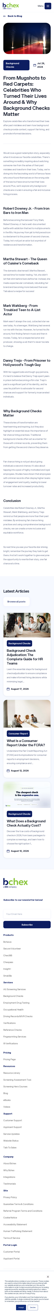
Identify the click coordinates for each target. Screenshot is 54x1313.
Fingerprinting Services (14, 1036)
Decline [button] (33, 1307)
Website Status (11, 1140)
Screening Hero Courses (15, 1086)
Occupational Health (13, 1009)
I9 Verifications (10, 1043)
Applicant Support (12, 1127)
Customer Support (12, 1120)
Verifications (9, 1023)
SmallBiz (7, 975)
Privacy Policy (10, 1197)
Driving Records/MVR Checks (17, 1016)
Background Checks (13, 996)
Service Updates (11, 1133)
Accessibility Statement (15, 1224)
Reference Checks (12, 1029)
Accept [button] (21, 1307)
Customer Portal (11, 1251)
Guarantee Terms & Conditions (18, 1204)
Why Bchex (8, 1170)
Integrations (9, 1177)
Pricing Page (9, 1059)
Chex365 (7, 955)
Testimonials (9, 1183)
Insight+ (7, 968)
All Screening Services (14, 989)
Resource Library (11, 1072)
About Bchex (9, 1163)
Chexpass (8, 962)
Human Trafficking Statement (17, 1231)
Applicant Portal (11, 1258)
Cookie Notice (10, 1217)
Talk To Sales (9, 1147)
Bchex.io (7, 941)
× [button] (48, 1276)
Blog (5, 1093)
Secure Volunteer (12, 948)
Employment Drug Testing (16, 1002)
